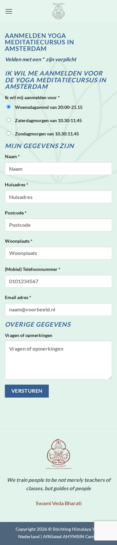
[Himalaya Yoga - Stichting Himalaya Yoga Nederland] (58, 11)
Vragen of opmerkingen (28, 335)
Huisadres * (16, 184)
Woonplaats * (18, 241)
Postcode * (16, 212)
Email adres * (18, 297)
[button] (9, 11)
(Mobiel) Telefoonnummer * (32, 269)
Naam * (12, 156)
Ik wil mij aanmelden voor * (32, 97)
